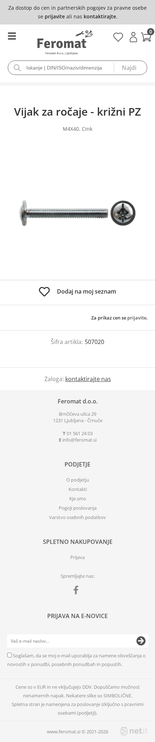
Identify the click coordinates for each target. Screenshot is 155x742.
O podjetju (77, 480)
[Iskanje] (130, 68)
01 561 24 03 (80, 433)
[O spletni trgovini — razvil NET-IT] (134, 731)
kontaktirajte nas (88, 379)
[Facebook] (77, 591)
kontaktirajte (100, 16)
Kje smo (77, 498)
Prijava (133, 37)
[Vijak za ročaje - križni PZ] (77, 213)
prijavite (55, 16)
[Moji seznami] (118, 39)
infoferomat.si (79, 440)
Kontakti (77, 489)
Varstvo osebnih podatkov (77, 517)
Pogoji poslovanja (78, 508)
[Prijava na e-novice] (141, 641)
